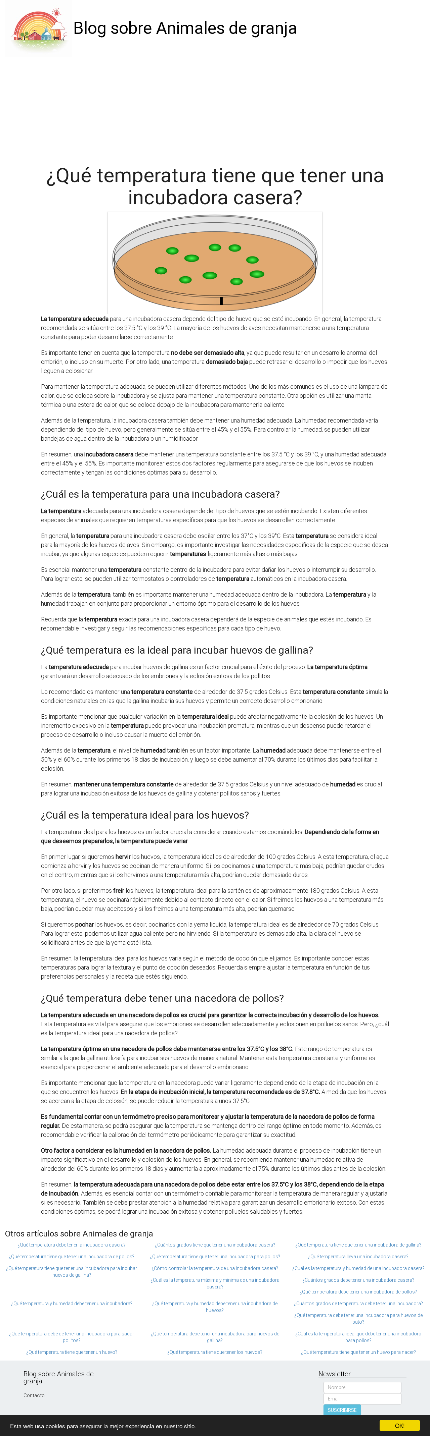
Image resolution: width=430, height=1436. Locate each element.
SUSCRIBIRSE (342, 1410)
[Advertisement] (215, 107)
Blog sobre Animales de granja (185, 28)
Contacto (34, 1395)
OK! (400, 1425)
